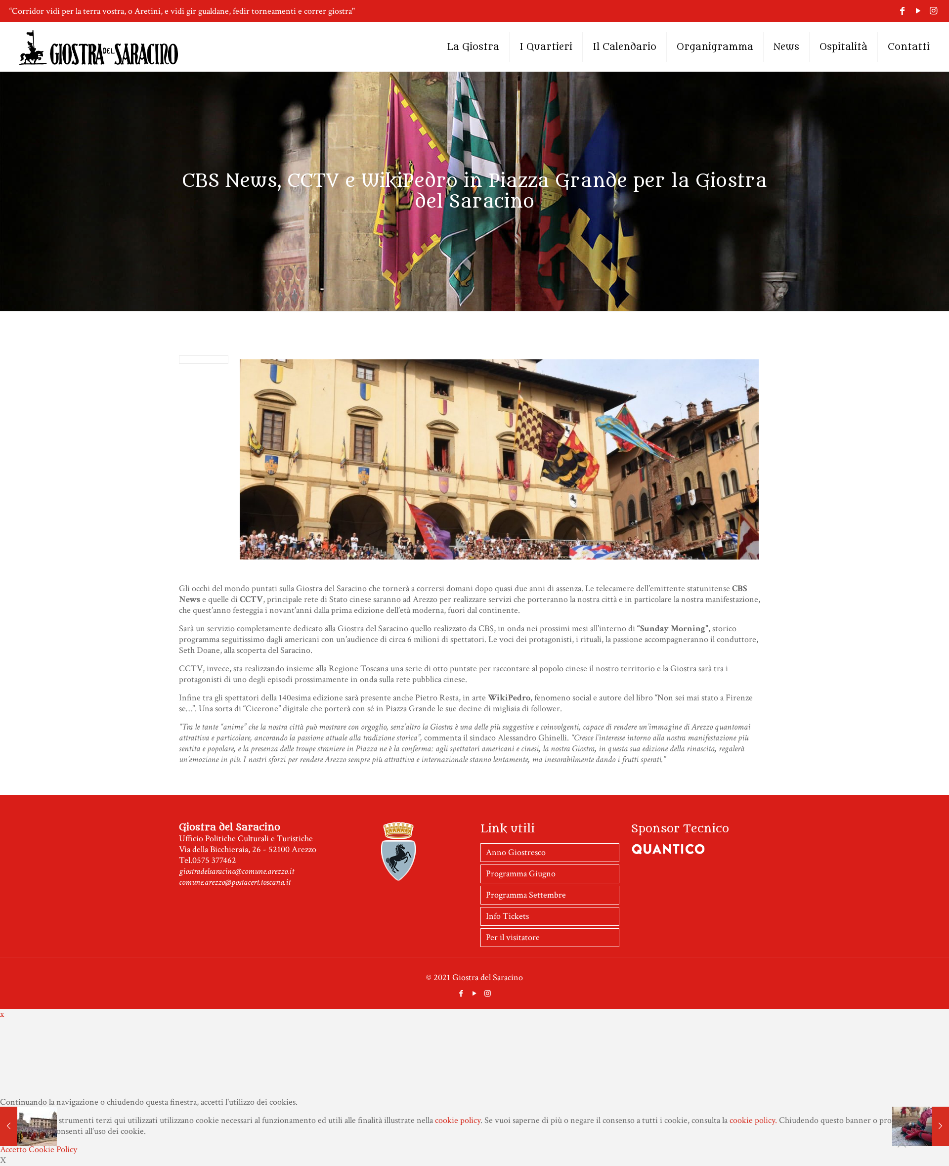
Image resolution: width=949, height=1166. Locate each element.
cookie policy (457, 1120)
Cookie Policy (53, 1149)
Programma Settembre (526, 895)
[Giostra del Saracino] (98, 47)
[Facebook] (902, 11)
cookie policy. (753, 1120)
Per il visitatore (513, 937)
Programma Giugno (521, 873)
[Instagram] (933, 11)
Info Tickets (507, 916)
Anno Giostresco (516, 852)
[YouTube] (917, 11)
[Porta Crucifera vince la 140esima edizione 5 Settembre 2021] (920, 1126)
